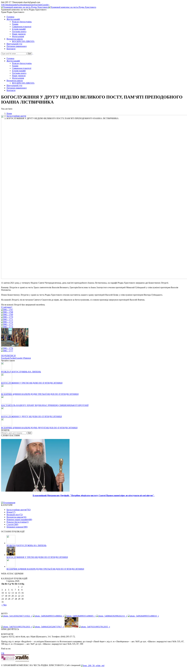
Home (9, 113)
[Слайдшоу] (6, 307)
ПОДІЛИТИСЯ (8, 355)
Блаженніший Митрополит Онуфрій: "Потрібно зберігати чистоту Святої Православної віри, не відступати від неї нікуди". (93, 495)
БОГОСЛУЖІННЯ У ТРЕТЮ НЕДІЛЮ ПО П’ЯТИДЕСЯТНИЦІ (31, 383)
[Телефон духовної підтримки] (8, 660)
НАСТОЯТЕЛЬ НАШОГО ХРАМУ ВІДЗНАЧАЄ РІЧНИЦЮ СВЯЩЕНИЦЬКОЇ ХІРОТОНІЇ (44, 405)
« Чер (4, 605)
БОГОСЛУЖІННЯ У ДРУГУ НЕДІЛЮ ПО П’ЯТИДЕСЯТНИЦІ (31, 416)
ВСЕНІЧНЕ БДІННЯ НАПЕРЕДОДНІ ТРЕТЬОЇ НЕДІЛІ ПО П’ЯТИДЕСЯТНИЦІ (40, 394)
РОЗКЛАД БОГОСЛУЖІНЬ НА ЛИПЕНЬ (21, 372)
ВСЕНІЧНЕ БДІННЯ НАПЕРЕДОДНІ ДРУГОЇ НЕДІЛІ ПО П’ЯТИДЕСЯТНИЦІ (39, 428)
